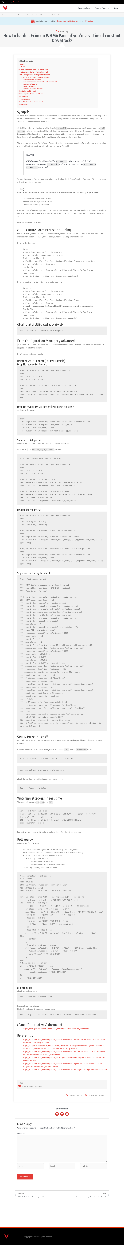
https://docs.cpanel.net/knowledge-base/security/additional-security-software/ (56, 1028)
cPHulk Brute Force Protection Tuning (33, 69)
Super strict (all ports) (30, 84)
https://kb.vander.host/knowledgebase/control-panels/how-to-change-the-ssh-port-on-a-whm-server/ (65, 1069)
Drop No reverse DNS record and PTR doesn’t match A (40, 82)
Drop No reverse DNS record (32, 80)
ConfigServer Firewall (27, 91)
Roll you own (23, 96)
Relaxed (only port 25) (30, 86)
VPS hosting (89, 21)
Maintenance (25, 99)
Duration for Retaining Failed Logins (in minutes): (51, 276)
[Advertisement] (62, 1213)
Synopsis (22, 64)
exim (40, 1086)
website (78, 21)
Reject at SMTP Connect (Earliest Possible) (35, 77)
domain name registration (66, 21)
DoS (36, 1086)
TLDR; (23, 67)
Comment (22, 1133)
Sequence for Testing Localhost (33, 88)
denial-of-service (28, 1086)
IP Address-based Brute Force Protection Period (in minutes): (52, 300)
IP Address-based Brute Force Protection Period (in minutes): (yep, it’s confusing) (60, 261)
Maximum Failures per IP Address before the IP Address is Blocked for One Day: (59, 270)
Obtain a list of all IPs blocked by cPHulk (34, 72)
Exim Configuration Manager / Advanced (34, 74)
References (23, 104)
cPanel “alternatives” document (31, 102)
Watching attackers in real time (31, 94)
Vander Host (17, 2)
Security (63, 31)
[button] (57, 1114)
